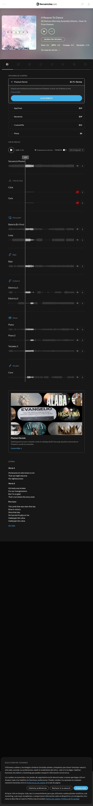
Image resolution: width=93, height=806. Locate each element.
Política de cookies (53, 799)
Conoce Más (15, 92)
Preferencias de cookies (36, 783)
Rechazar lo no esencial (61, 788)
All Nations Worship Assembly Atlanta (59, 21)
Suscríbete (46, 98)
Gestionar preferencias (38, 788)
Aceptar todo (81, 788)
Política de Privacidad (70, 799)
